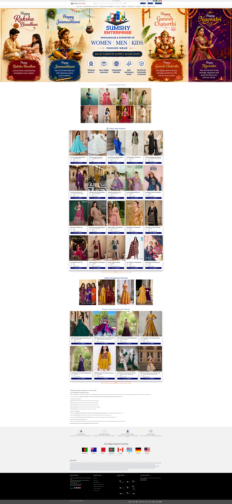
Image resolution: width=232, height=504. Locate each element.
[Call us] (158, 1)
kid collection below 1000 (157, 463)
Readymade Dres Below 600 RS (111, 466)
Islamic (154, 6)
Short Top (130, 161)
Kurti (116, 6)
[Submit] (125, 3)
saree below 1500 (137, 468)
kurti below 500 (81, 464)
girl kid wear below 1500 (120, 463)
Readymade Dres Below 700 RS (122, 466)
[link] (78, 160)
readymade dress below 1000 (85, 468)
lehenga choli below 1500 (101, 464)
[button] (143, 3)
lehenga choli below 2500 (120, 464)
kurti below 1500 (93, 464)
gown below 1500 (134, 463)
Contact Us (96, 480)
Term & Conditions (97, 488)
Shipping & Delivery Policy (99, 486)
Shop (78, 6)
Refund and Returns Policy (99, 484)
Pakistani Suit (123, 6)
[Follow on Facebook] (153, 1)
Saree (80, 6)
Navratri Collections (77, 341)
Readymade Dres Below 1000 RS (154, 466)
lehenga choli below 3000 (129, 464)
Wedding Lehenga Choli (77, 231)
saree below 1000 (131, 468)
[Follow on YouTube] (161, 1)
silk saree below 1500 (81, 469)
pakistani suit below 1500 (138, 464)
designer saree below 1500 (82, 463)
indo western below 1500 (148, 463)
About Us (95, 478)
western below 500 (124, 469)
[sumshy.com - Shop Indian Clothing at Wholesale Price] (81, 3)
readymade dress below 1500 (95, 468)
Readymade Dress (103, 6)
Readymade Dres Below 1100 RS (75, 468)
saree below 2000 (144, 468)
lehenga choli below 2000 (110, 464)
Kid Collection (138, 6)
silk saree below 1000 (73, 469)
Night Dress (149, 6)
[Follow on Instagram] (155, 1)
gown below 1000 (127, 463)
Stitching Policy (96, 482)
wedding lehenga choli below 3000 (115, 469)
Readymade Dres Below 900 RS (143, 466)
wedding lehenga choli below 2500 (103, 469)
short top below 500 (151, 468)
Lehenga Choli (95, 6)
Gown (118, 6)
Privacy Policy (96, 490)
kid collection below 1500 (74, 464)
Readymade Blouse (87, 6)
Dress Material (110, 6)
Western (144, 6)
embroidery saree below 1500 (102, 463)
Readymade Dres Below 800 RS (132, 466)
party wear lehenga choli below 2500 (76, 466)
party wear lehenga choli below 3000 (89, 466)
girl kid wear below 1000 (111, 463)
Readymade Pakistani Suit (114, 231)
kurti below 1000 (87, 464)
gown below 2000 (140, 463)
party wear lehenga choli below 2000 (149, 464)
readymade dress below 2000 (106, 468)
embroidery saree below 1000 (91, 463)
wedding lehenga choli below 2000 (90, 469)
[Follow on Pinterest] (159, 1)
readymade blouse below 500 (100, 466)
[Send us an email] (156, 1)
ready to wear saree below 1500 (116, 468)
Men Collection (131, 6)
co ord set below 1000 (73, 463)
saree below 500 (124, 468)
